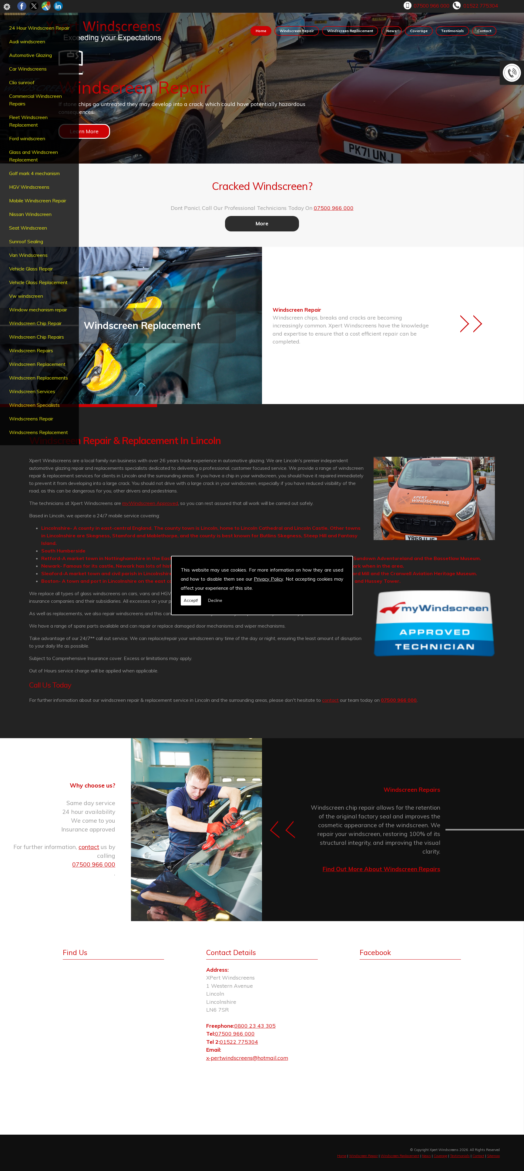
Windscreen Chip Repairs (36, 337)
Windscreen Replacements (38, 378)
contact (330, 700)
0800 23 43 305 (255, 1025)
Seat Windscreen (28, 228)
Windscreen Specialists (34, 405)
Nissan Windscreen (30, 214)
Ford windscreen (27, 138)
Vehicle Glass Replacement (38, 282)
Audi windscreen (27, 41)
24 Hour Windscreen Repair (39, 28)
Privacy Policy (268, 579)
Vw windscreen (26, 296)
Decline (215, 600)
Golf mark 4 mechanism (34, 173)
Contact (484, 30)
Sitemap (493, 1156)
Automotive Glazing (30, 55)
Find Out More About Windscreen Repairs (381, 869)
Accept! (191, 600)
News (391, 30)
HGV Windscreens (29, 187)
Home (261, 30)
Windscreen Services (32, 391)
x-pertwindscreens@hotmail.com (247, 1057)
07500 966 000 (431, 5)
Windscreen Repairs (31, 350)
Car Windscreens (28, 69)
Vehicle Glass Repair (31, 269)
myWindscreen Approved (150, 503)
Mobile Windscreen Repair (37, 200)
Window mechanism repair (38, 310)
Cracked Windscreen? (262, 186)
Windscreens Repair (31, 419)
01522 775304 (480, 5)
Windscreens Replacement (38, 432)
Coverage (419, 30)
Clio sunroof (22, 82)
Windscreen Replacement (37, 364)
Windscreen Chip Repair (35, 323)
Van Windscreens (28, 255)
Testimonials (452, 30)
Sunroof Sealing (26, 241)
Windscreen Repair (297, 30)
